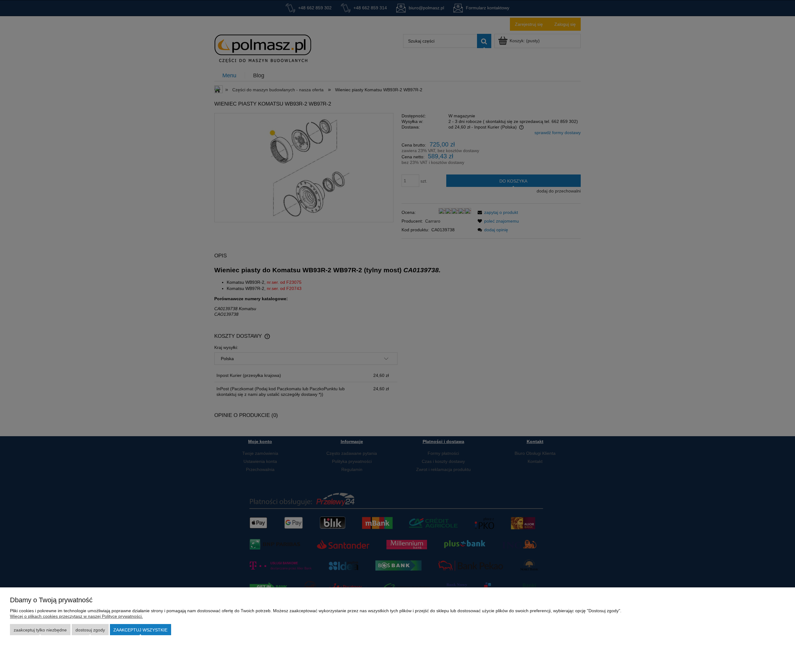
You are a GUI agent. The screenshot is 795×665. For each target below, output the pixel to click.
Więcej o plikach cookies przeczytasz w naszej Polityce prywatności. (76, 616)
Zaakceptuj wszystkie (140, 629)
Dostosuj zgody (90, 629)
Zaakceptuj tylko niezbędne (40, 629)
